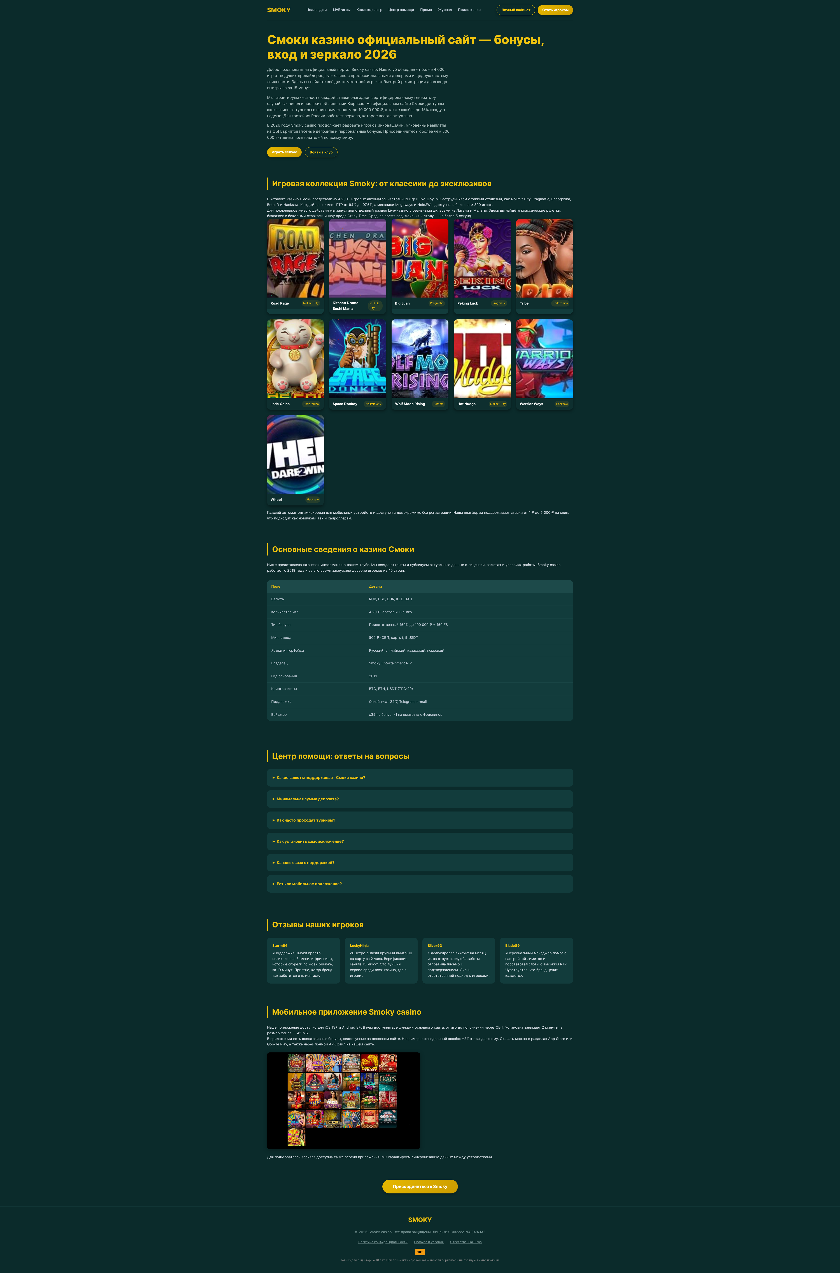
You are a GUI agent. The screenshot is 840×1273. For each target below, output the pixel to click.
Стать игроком (555, 10)
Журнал (445, 9)
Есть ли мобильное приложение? (309, 883)
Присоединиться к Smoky (420, 1186)
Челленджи (316, 9)
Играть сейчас (284, 152)
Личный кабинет (515, 10)
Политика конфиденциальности (383, 1242)
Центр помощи (401, 9)
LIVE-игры (341, 9)
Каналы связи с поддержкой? (305, 862)
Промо (426, 9)
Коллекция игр (369, 9)
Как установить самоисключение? (310, 841)
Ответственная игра (466, 1242)
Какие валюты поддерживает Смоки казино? (321, 777)
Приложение (469, 9)
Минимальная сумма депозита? (308, 799)
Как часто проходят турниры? (306, 820)
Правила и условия (429, 1242)
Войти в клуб (321, 152)
